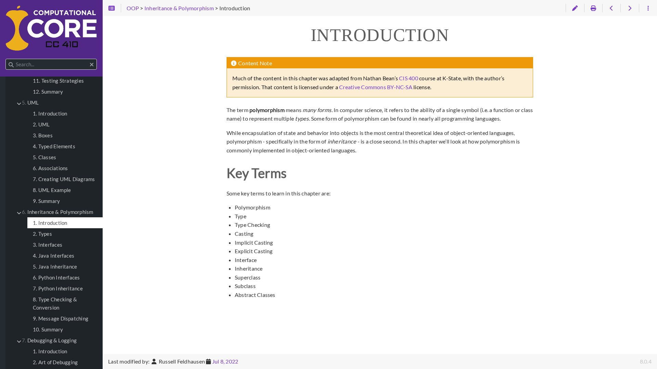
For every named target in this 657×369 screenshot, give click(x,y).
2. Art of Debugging (55, 362)
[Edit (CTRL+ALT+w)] (575, 8)
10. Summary (48, 329)
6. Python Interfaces (56, 277)
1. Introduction (50, 113)
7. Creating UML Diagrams (64, 179)
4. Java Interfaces (53, 255)
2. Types (42, 234)
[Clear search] (92, 64)
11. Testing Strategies (58, 81)
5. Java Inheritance (55, 266)
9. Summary (46, 201)
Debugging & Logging (49, 340)
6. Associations (50, 168)
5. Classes (44, 157)
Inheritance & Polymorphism (57, 212)
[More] (648, 8)
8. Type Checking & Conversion (55, 303)
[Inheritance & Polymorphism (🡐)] (611, 8)
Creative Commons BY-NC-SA (375, 87)
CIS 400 (408, 78)
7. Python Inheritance (58, 288)
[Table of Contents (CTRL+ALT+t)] (112, 8)
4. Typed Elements (54, 146)
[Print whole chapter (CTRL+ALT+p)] (593, 8)
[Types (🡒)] (629, 8)
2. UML (41, 124)
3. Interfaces (47, 245)
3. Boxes (43, 135)
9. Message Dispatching (60, 318)
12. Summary (48, 91)
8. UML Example (52, 190)
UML (30, 102)
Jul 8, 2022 (225, 361)
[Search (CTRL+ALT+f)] (11, 64)
